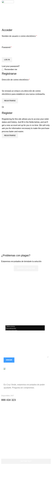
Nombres (7, 288)
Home (4, 26)
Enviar (9, 360)
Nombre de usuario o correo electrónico (19, 36)
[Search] (45, 6)
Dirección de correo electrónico (16, 80)
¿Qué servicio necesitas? (14, 323)
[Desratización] (25, 328)
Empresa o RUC (11, 314)
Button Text (26, 461)
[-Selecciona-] (25, 326)
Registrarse (10, 101)
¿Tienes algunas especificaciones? (19, 332)
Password (7, 47)
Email (6, 305)
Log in (7, 60)
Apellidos (8, 297)
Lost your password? (11, 66)
